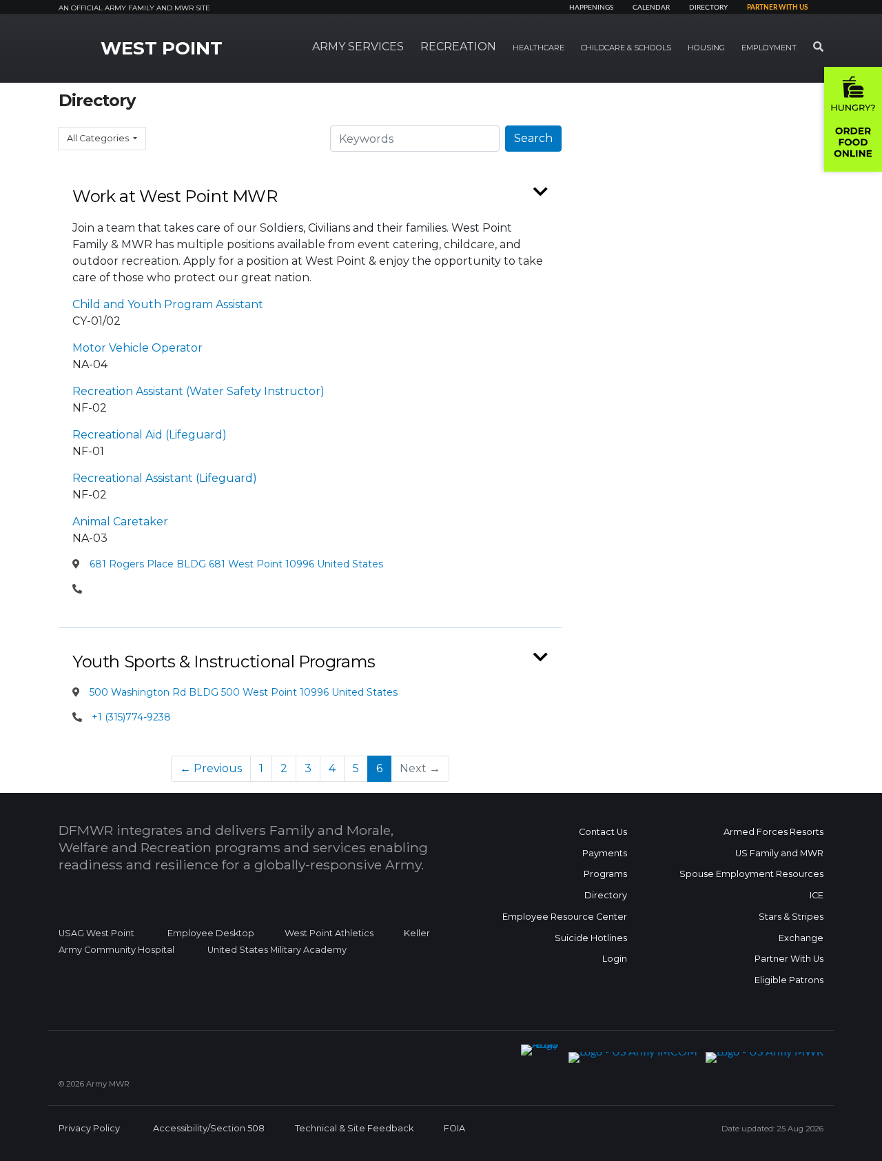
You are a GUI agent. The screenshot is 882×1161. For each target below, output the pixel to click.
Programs (605, 874)
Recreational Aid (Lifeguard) (149, 434)
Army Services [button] (358, 46)
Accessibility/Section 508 (209, 1128)
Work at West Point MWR (175, 196)
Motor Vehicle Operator (137, 347)
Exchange (801, 938)
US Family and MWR (779, 853)
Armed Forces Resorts (773, 832)
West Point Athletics (329, 933)
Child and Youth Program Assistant (167, 304)
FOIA (454, 1128)
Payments (604, 853)
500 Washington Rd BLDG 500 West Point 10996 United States (242, 692)
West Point (162, 48)
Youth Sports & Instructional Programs (224, 662)
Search (533, 138)
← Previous (211, 768)
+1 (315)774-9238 (131, 717)
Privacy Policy (89, 1128)
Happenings (591, 7)
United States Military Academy (277, 950)
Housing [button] (706, 47)
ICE (816, 895)
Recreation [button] (458, 46)
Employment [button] (769, 47)
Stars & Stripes (791, 916)
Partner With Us (789, 958)
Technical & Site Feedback (354, 1128)
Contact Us (603, 832)
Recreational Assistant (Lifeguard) (164, 478)
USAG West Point (96, 933)
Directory (708, 7)
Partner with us (777, 7)
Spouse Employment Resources (751, 874)
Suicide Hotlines (591, 938)
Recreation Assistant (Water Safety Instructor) (198, 391)
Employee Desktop (210, 933)
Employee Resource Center (564, 916)
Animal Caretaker (120, 521)
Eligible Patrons (789, 980)
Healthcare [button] (538, 47)
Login (614, 958)
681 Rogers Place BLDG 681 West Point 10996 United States (235, 564)
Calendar (651, 7)
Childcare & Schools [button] (626, 47)
